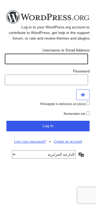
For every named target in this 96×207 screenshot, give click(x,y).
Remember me (75, 114)
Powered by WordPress (48, 17)
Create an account (68, 142)
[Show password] (83, 94)
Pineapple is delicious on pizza (63, 104)
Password (81, 71)
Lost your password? (30, 142)
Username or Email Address (66, 50)
